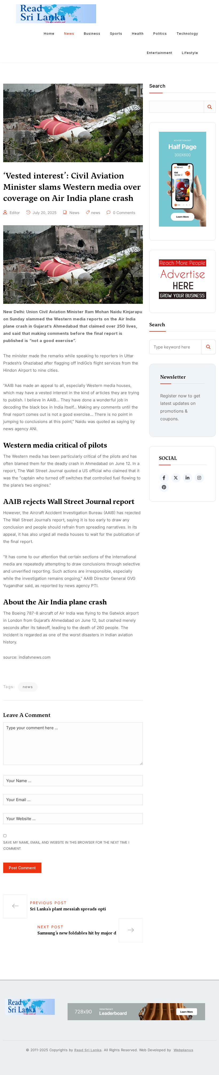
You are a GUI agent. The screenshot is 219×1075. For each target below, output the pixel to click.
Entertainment (159, 53)
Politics (160, 34)
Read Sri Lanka (87, 1050)
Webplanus (183, 1050)
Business (92, 34)
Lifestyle (190, 53)
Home (49, 34)
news (95, 212)
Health (138, 34)
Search (157, 86)
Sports (116, 34)
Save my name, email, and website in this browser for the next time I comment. (66, 845)
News (69, 34)
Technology (187, 34)
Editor (15, 212)
